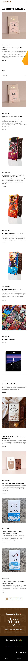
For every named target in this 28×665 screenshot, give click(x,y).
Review (6, 629)
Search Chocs (12, 629)
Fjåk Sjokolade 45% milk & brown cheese (13, 483)
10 (17, 599)
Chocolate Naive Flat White (9, 384)
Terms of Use (19, 658)
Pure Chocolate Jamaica (8, 339)
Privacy (6, 658)
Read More (4, 60)
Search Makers (19, 629)
